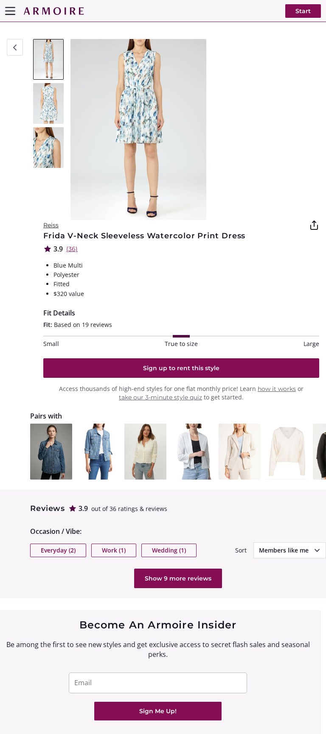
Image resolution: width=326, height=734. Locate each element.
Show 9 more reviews (178, 578)
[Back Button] (15, 47)
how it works (277, 389)
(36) (72, 249)
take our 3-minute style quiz (160, 397)
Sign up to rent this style (181, 368)
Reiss (51, 225)
